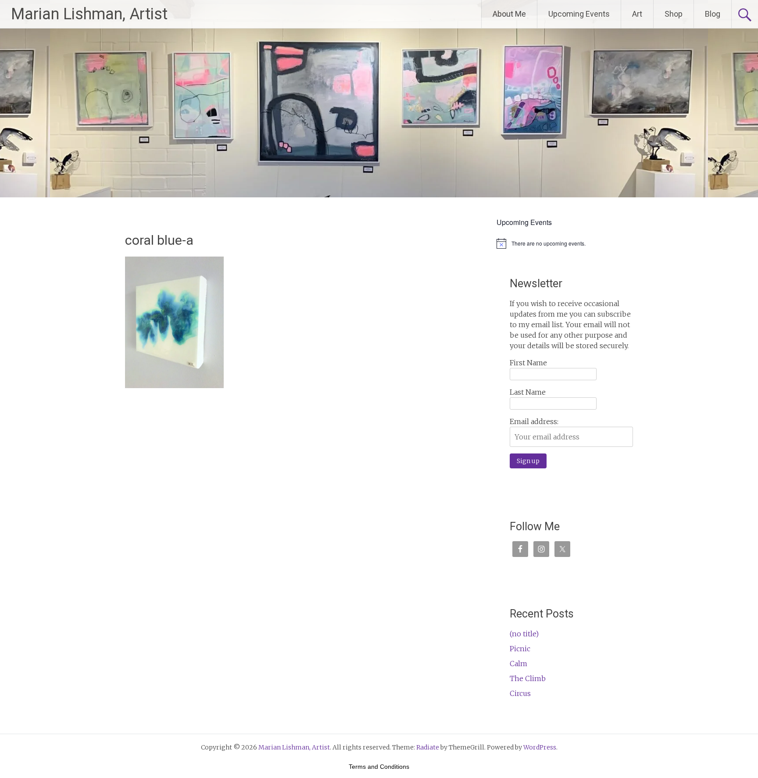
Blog (712, 13)
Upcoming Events (579, 13)
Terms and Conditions (379, 766)
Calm (518, 663)
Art (637, 13)
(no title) (524, 633)
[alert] (571, 243)
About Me (509, 13)
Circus (520, 693)
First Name (528, 362)
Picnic (520, 648)
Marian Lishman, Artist (89, 14)
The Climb (528, 678)
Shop (674, 13)
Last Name (528, 392)
